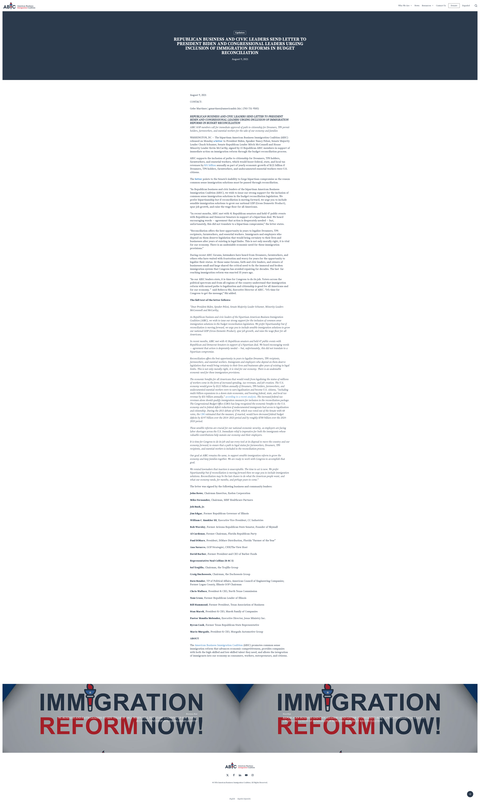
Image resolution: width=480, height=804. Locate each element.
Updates (240, 32)
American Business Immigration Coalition (219, 645)
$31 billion (210, 165)
